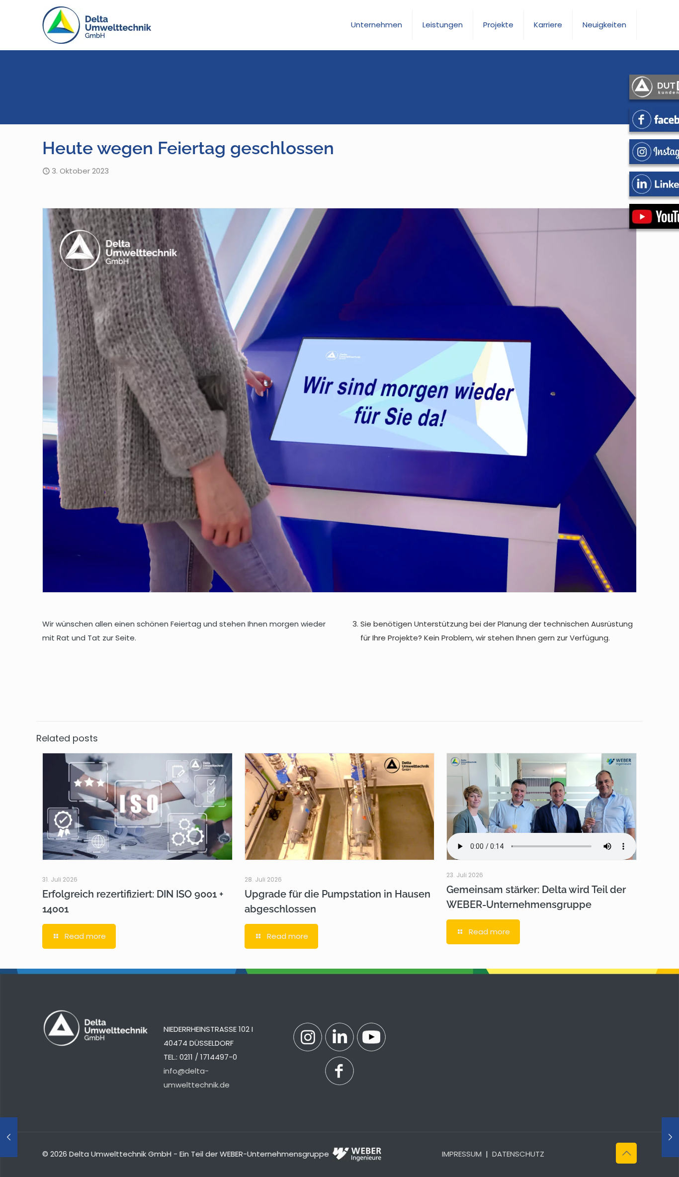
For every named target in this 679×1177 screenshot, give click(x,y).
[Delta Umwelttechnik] (97, 25)
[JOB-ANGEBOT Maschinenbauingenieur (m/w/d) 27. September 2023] (8, 1137)
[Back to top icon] (626, 1153)
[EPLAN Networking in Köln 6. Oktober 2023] (670, 1137)
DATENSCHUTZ (518, 1154)
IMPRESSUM (462, 1154)
